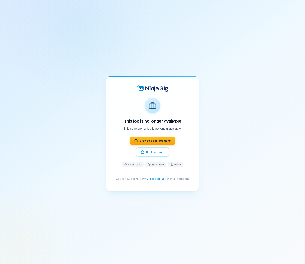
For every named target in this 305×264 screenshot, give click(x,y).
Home (177, 164)
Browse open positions (155, 140)
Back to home (155, 152)
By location (158, 164)
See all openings (156, 178)
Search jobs (134, 164)
